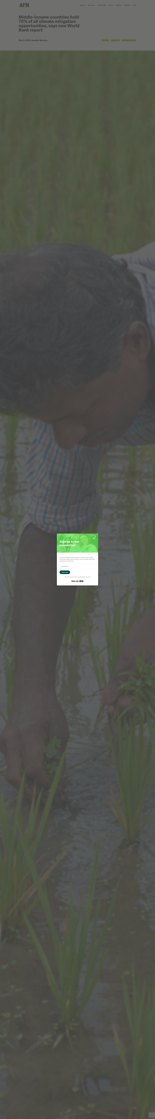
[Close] (95, 536)
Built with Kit (78, 581)
